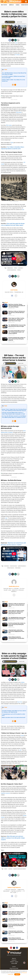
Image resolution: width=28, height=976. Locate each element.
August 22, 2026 (11, 634)
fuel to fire (19, 702)
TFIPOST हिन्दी (14, 963)
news (16, 42)
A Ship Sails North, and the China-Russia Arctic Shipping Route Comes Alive (16, 631)
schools (10, 868)
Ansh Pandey (11, 21)
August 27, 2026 (11, 308)
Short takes (17, 567)
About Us (14, 958)
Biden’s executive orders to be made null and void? (13, 717)
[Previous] (13, 85)
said (6, 518)
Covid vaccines (13, 565)
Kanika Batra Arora (11, 363)
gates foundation (22, 565)
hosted (22, 735)
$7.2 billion (17, 54)
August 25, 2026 (11, 322)
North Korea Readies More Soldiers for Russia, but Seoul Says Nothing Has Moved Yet (16, 339)
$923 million (9, 125)
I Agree (17, 974)
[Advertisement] (14, 348)
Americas (11, 4)
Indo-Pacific (4, 4)
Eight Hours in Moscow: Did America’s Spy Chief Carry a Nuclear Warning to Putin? (16, 312)
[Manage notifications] (24, 963)
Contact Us (14, 960)
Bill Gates (7, 565)
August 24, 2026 (11, 627)
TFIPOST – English (14, 961)
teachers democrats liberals (20, 868)
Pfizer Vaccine (11, 567)
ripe (23, 209)
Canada (17, 4)
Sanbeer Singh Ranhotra (11, 661)
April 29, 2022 (19, 21)
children (22, 682)
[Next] (15, 85)
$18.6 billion (18, 112)
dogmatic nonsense (5, 793)
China (12, 142)
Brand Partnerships (14, 968)
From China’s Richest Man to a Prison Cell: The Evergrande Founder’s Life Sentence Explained (16, 332)
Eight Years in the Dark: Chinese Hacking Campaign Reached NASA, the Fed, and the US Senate (16, 305)
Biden (6, 868)
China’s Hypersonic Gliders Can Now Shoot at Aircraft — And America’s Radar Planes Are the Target (16, 319)
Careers (14, 966)
